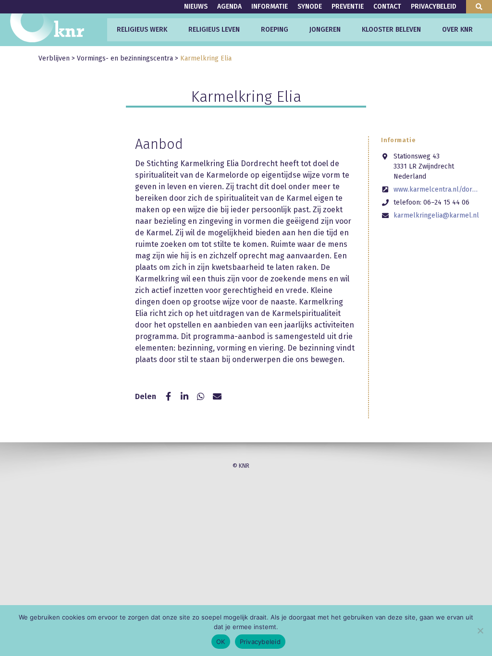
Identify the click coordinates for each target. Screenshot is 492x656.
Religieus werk (142, 29)
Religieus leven (214, 29)
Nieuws (196, 6)
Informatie (269, 6)
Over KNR (457, 29)
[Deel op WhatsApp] (201, 396)
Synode (309, 6)
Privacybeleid (433, 6)
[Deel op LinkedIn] (184, 396)
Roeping (274, 29)
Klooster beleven (391, 29)
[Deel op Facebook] (168, 396)
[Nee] (480, 630)
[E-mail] (217, 396)
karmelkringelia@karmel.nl (436, 215)
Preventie (348, 6)
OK (220, 641)
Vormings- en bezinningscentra (125, 58)
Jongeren (325, 29)
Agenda (229, 6)
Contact (387, 6)
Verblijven (54, 58)
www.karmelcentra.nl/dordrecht (437, 189)
